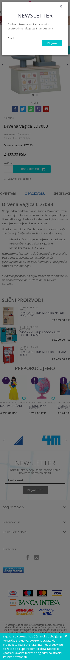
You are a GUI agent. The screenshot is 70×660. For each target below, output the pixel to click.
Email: (11, 38)
